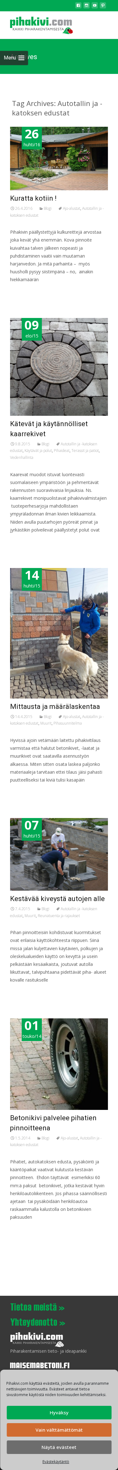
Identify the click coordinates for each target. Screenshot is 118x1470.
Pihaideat (62, 450)
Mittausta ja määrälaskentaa (55, 706)
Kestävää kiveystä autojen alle (57, 899)
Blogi (48, 208)
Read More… (24, 291)
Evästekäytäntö (55, 1461)
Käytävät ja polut (38, 450)
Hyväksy (59, 1412)
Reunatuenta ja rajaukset (59, 915)
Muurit (46, 723)
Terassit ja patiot (85, 450)
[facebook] (78, 7)
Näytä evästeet (59, 1447)
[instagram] (86, 7)
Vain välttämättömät (59, 1430)
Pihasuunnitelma (67, 723)
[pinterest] (103, 7)
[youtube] (95, 7)
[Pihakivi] (36, 23)
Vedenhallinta (21, 457)
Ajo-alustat (71, 208)
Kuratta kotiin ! (33, 198)
